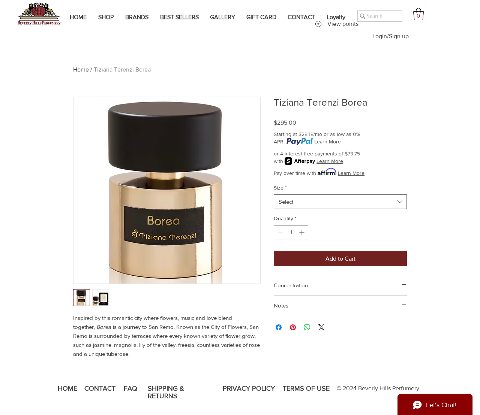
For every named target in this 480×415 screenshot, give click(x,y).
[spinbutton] (291, 232)
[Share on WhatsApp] (307, 327)
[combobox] (340, 201)
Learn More (327, 142)
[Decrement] (279, 232)
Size (280, 188)
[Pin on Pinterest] (292, 327)
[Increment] (302, 232)
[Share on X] (321, 327)
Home (81, 69)
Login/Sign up (390, 36)
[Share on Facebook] (278, 327)
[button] (418, 14)
